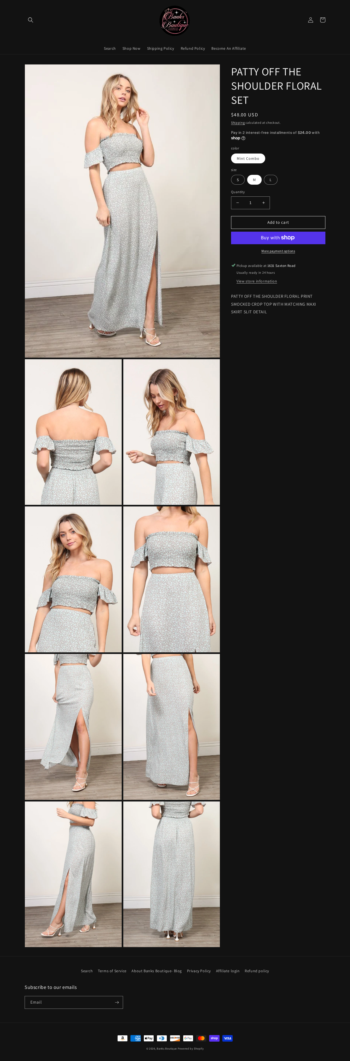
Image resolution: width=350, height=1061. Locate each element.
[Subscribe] (117, 1002)
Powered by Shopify (191, 1048)
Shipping (238, 122)
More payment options (278, 251)
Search (87, 970)
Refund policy (257, 970)
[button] (31, 20)
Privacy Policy (199, 970)
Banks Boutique (167, 1048)
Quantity (238, 192)
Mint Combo (248, 158)
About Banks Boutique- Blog (157, 970)
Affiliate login (228, 970)
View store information (257, 280)
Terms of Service (112, 970)
